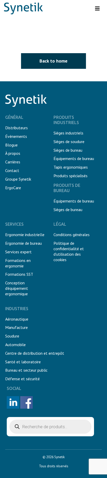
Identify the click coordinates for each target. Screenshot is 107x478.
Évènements (16, 136)
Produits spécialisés (71, 175)
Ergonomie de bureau (23, 243)
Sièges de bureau (68, 150)
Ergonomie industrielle (24, 234)
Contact (12, 170)
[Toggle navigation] (97, 9)
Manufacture (16, 327)
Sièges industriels (68, 133)
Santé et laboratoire (23, 361)
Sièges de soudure (69, 141)
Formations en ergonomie (18, 263)
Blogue (11, 145)
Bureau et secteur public (26, 370)
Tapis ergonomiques (71, 167)
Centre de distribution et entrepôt (34, 353)
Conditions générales (72, 234)
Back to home (53, 61)
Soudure (12, 336)
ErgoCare (13, 187)
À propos (12, 153)
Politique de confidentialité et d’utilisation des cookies (69, 251)
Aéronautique (16, 319)
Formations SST (19, 274)
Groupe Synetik (18, 179)
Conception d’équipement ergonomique (16, 288)
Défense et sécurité (22, 378)
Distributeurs (16, 127)
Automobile (15, 344)
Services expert (18, 251)
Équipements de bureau (74, 158)
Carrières (12, 161)
